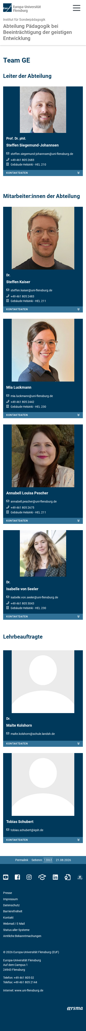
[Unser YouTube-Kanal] (5, 877)
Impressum (10, 899)
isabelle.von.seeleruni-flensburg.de (34, 597)
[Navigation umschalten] (76, 8)
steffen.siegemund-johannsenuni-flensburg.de (42, 154)
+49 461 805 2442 (22, 402)
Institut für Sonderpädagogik (24, 20)
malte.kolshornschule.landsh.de (33, 733)
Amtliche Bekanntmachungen (22, 936)
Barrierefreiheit (12, 911)
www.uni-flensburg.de (29, 990)
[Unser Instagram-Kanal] (29, 877)
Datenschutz (11, 905)
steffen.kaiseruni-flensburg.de (31, 290)
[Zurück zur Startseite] (22, 8)
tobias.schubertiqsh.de (27, 830)
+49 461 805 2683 (22, 160)
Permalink (21, 860)
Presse (7, 893)
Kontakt (8, 917)
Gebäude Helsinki (22, 164)
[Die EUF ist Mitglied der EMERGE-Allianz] (80, 877)
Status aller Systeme (16, 930)
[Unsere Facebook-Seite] (17, 877)
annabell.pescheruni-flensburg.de (34, 501)
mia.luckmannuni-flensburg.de (32, 396)
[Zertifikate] (68, 877)
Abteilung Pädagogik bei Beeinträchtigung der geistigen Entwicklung (37, 32)
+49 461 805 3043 (22, 603)
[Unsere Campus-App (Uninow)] (42, 877)
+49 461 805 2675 (22, 507)
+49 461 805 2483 (22, 296)
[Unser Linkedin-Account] (55, 877)
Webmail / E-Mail (14, 923)
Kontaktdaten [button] (17, 172)
